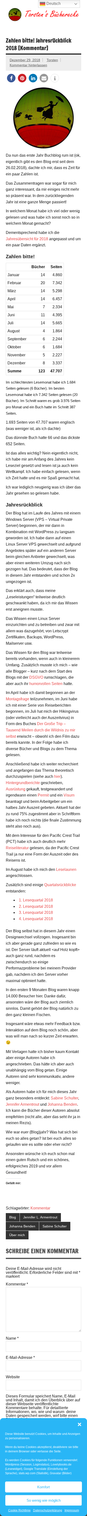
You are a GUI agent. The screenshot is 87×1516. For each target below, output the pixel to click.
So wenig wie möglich (44, 1500)
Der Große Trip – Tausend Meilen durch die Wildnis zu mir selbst (40, 730)
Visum (69, 795)
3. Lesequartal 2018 (36, 912)
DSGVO (36, 677)
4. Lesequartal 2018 (36, 919)
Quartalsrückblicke (60, 885)
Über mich (17, 1235)
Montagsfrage (17, 699)
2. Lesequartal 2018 (36, 906)
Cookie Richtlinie (19, 1510)
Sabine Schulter (64, 1098)
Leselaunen (66, 869)
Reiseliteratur (17, 848)
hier (57, 776)
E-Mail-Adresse (20, 1358)
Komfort (43, 1487)
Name (12, 1338)
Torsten (52, 60)
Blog (12, 1217)
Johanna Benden (62, 1104)
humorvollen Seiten (46, 684)
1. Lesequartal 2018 (36, 900)
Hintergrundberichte (23, 783)
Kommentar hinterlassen (28, 65)
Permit (43, 795)
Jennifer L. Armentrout (40, 1217)
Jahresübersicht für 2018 (27, 239)
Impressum (72, 1510)
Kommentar (40, 1208)
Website (13, 1377)
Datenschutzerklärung (47, 1510)
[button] (79, 1424)
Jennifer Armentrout (22, 1104)
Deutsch (53, 3)
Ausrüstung (15, 789)
